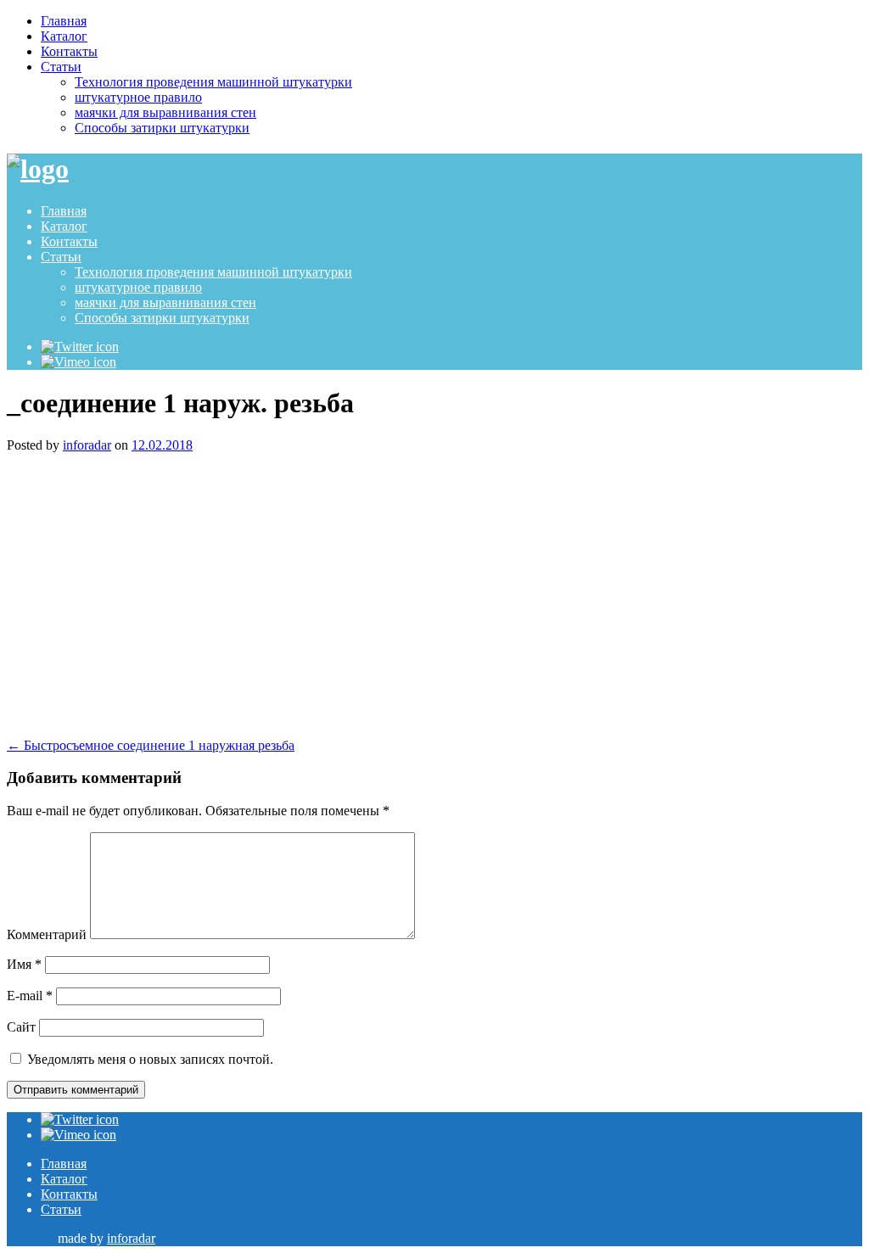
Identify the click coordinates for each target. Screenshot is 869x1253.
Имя (24, 964)
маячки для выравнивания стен (165, 112)
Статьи (61, 66)
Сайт (21, 1027)
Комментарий (47, 934)
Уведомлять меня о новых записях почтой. (150, 1059)
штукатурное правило (138, 97)
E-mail (30, 995)
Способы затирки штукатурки (162, 127)
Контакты (69, 51)
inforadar (87, 445)
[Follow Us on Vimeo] (78, 362)
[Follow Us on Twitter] (80, 346)
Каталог (64, 36)
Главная (64, 21)
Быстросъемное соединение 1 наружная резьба (150, 745)
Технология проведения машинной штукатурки (213, 82)
